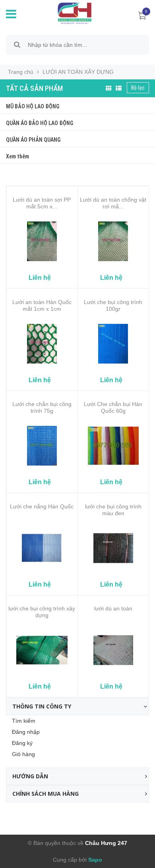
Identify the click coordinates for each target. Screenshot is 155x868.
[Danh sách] (119, 88)
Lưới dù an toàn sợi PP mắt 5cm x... (42, 203)
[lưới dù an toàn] (113, 650)
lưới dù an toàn (113, 608)
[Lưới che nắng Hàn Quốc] (42, 548)
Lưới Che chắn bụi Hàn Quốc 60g (113, 407)
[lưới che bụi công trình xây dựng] (42, 650)
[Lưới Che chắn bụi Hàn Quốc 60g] (113, 445)
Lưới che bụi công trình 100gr (113, 305)
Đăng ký (22, 743)
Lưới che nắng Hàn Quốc (42, 506)
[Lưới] (109, 88)
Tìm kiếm (23, 721)
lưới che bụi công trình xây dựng (41, 611)
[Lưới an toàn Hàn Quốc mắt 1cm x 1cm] (42, 343)
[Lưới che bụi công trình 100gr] (113, 343)
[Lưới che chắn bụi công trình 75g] (42, 445)
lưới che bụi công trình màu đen (113, 509)
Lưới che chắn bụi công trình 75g (42, 407)
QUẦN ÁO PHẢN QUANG (33, 140)
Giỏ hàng (23, 754)
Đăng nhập (26, 732)
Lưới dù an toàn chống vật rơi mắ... (113, 203)
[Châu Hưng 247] (72, 13)
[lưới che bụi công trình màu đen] (113, 548)
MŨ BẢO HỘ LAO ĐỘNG (32, 106)
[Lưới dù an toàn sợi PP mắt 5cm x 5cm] (42, 241)
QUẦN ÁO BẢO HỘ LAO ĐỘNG (39, 123)
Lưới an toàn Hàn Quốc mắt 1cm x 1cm (42, 305)
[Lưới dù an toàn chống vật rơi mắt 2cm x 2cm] (113, 241)
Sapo (94, 859)
